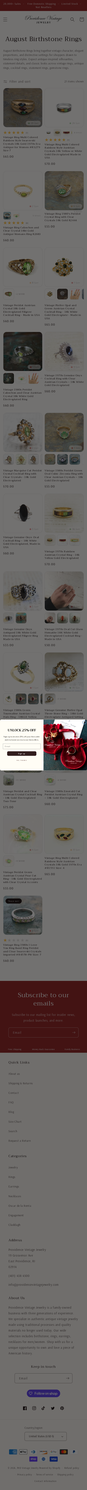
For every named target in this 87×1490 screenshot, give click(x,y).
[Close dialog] (84, 722)
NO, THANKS (22, 760)
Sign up (21, 754)
